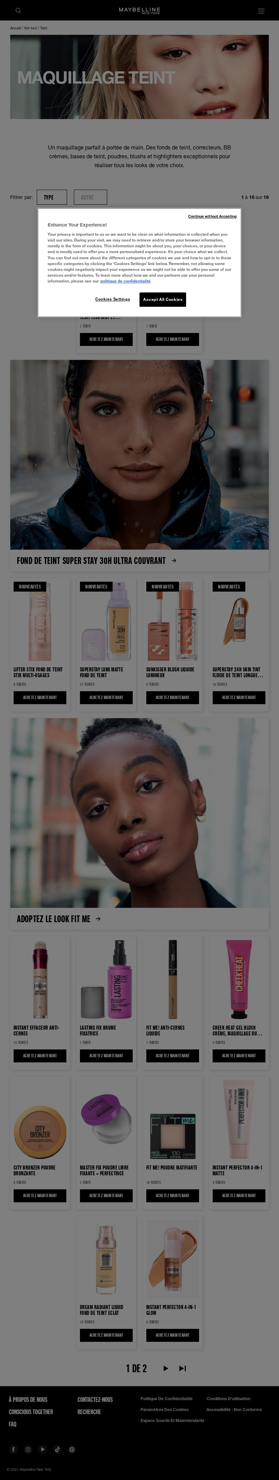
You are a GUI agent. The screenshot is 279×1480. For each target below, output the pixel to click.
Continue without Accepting (212, 216)
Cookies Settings (112, 299)
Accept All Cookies (162, 299)
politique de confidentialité (125, 281)
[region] (139, 262)
